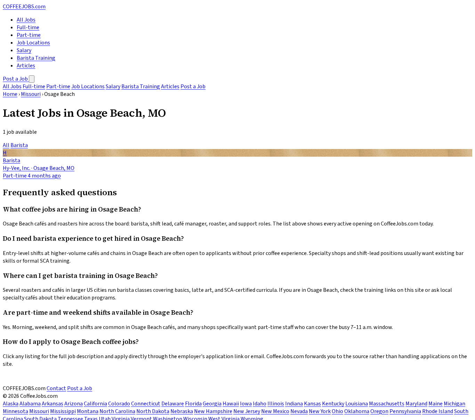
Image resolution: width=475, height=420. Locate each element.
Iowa (246, 403)
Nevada (299, 411)
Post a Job (16, 79)
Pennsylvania (405, 411)
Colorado (119, 403)
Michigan (454, 403)
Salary (24, 50)
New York (320, 411)
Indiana (294, 403)
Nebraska (181, 411)
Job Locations (33, 43)
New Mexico (275, 411)
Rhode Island (437, 411)
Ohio (337, 411)
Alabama (30, 403)
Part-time (29, 35)
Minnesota (15, 411)
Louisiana (356, 403)
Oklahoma (356, 411)
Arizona (73, 403)
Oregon (379, 411)
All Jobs (26, 20)
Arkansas (52, 403)
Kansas (312, 403)
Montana (87, 411)
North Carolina (117, 411)
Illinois (275, 403)
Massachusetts (386, 403)
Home (10, 94)
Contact (56, 388)
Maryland (416, 403)
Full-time (28, 27)
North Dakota (152, 411)
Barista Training (36, 58)
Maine (435, 403)
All (6, 145)
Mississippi (63, 411)
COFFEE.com (24, 6)
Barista (19, 145)
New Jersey (246, 411)
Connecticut (145, 403)
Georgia (212, 403)
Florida (193, 403)
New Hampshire (213, 411)
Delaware (172, 403)
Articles (26, 65)
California (95, 403)
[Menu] (31, 79)
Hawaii (231, 403)
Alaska (10, 403)
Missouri (31, 94)
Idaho (259, 403)
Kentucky (333, 403)
